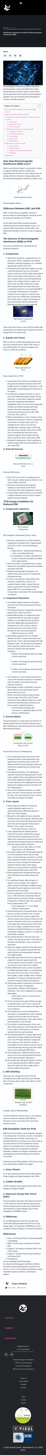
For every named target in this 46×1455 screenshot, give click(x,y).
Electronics (11, 27)
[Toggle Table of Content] (38, 106)
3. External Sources (14, 127)
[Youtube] (12, 1354)
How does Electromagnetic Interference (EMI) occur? (20, 111)
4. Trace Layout (12, 139)
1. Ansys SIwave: (13, 146)
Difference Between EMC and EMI (16, 114)
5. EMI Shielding (13, 141)
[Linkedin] (6, 1354)
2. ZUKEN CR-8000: (14, 148)
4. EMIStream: (12, 153)
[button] (21, 3)
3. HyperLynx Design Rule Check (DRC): (20, 150)
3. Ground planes (13, 136)
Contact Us (12, 1269)
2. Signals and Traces (14, 124)
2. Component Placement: (16, 134)
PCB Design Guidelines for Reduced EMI (19, 129)
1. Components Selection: (16, 131)
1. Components (12, 122)
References (9, 155)
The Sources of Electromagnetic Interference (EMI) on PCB (22, 118)
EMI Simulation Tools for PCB (15, 143)
